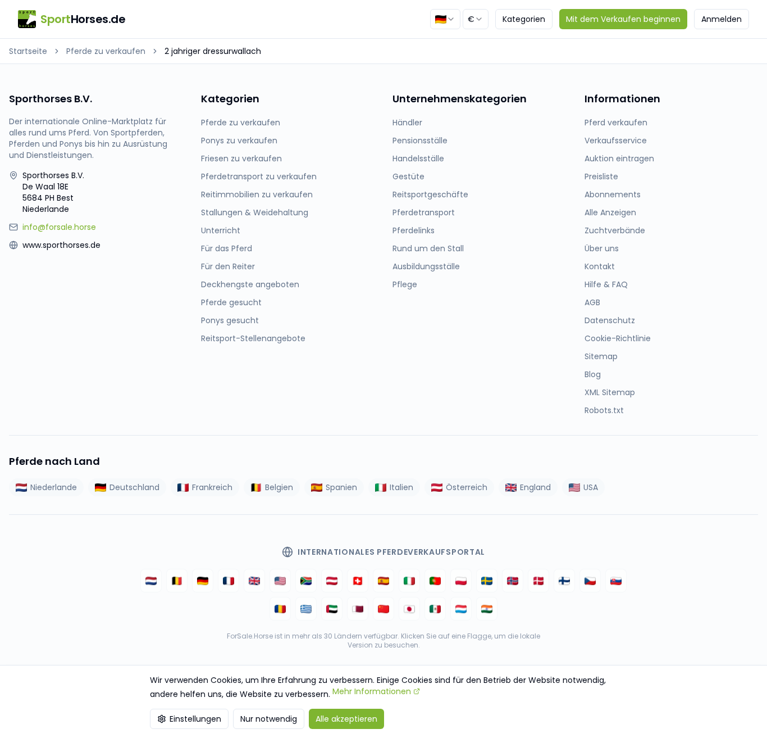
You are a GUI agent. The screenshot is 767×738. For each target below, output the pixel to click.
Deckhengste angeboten (250, 284)
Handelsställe (418, 158)
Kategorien (524, 19)
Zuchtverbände (615, 230)
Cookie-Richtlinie (618, 338)
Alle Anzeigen (610, 212)
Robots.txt (604, 410)
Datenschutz (610, 320)
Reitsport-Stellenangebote (253, 338)
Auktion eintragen (619, 158)
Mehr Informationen (371, 691)
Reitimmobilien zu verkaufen (257, 194)
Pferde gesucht (231, 302)
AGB (592, 302)
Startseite (28, 51)
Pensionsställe (420, 140)
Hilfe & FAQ (606, 284)
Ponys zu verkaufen (239, 140)
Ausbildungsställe (426, 266)
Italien (401, 487)
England (535, 487)
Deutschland (134, 487)
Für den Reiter (228, 266)
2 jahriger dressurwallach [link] (213, 51)
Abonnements (613, 194)
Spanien (341, 487)
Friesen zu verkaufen (241, 158)
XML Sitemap (610, 392)
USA (590, 487)
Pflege (404, 284)
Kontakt (600, 266)
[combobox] (445, 19)
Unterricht (220, 230)
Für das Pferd (226, 248)
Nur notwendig (268, 719)
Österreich (466, 487)
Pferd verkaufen (616, 122)
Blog (593, 374)
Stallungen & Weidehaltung (254, 212)
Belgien (279, 487)
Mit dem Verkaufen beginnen (623, 19)
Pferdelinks (413, 230)
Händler (407, 122)
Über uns (602, 248)
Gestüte (408, 176)
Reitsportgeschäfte (430, 194)
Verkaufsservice (616, 140)
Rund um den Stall (428, 248)
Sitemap (601, 356)
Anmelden (721, 19)
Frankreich (212, 487)
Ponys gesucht (230, 320)
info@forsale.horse (59, 227)
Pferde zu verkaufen (105, 51)
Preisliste (601, 176)
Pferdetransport (423, 212)
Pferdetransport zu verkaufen (259, 176)
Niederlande (53, 487)
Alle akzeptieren (346, 719)
